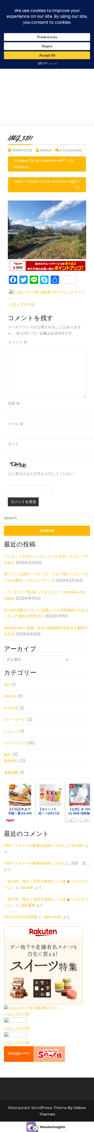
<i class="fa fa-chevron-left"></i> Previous (44, 163)
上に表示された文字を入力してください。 (42, 473)
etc (7, 684)
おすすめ (11, 707)
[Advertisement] (47, 77)
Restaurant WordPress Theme (38, 1107)
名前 (14, 403)
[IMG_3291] (47, 229)
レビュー (11, 731)
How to (10, 696)
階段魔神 (28, 905)
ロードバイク (15, 743)
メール (16, 424)
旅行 (7, 754)
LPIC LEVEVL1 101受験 (21, 917)
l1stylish (46, 150)
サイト (13, 444)
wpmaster (52, 917)
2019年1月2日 (22, 150)
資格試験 (11, 772)
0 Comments (71, 150)
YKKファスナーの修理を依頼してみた (34, 845)
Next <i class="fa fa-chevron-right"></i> (48, 184)
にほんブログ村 (22, 304)
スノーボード (15, 719)
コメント (17, 342)
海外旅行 (11, 760)
